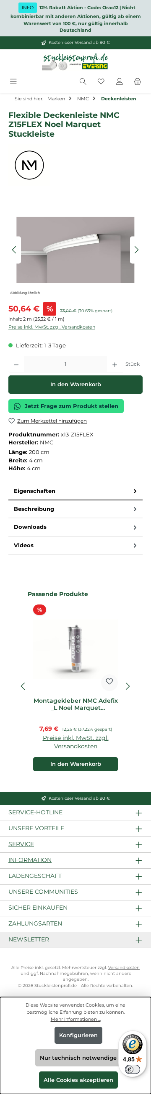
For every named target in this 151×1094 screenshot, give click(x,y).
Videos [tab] (24, 545)
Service (21, 844)
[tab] (75, 491)
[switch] (132, 1069)
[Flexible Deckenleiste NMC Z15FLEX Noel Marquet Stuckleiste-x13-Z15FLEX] (75, 250)
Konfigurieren (78, 1035)
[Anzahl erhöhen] (114, 364)
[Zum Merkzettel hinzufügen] (109, 682)
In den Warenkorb (75, 384)
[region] (75, 250)
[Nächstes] (136, 249)
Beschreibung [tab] (34, 509)
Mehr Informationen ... (76, 1019)
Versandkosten (124, 967)
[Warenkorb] (137, 82)
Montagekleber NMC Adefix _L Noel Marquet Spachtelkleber (76, 704)
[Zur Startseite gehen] (75, 62)
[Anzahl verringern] (16, 364)
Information (30, 860)
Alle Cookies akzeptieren (78, 1080)
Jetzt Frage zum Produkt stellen (71, 406)
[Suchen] (83, 82)
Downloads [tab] (30, 527)
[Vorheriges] (14, 249)
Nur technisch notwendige (78, 1058)
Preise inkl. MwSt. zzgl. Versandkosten (51, 327)
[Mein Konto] (119, 82)
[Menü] (13, 82)
